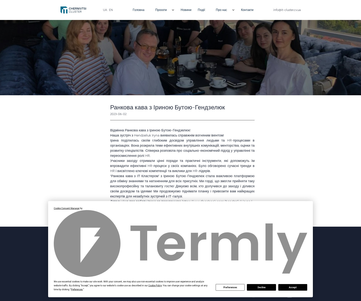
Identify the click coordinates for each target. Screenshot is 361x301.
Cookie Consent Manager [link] (67, 208)
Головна (138, 10)
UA (105, 10)
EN (111, 10)
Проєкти (161, 10)
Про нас (221, 10)
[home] (73, 10)
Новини (186, 10)
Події (201, 10)
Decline (261, 287)
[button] (162, 10)
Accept (293, 287)
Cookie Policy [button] (155, 285)
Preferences (230, 287)
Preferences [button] (77, 289)
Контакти (247, 10)
